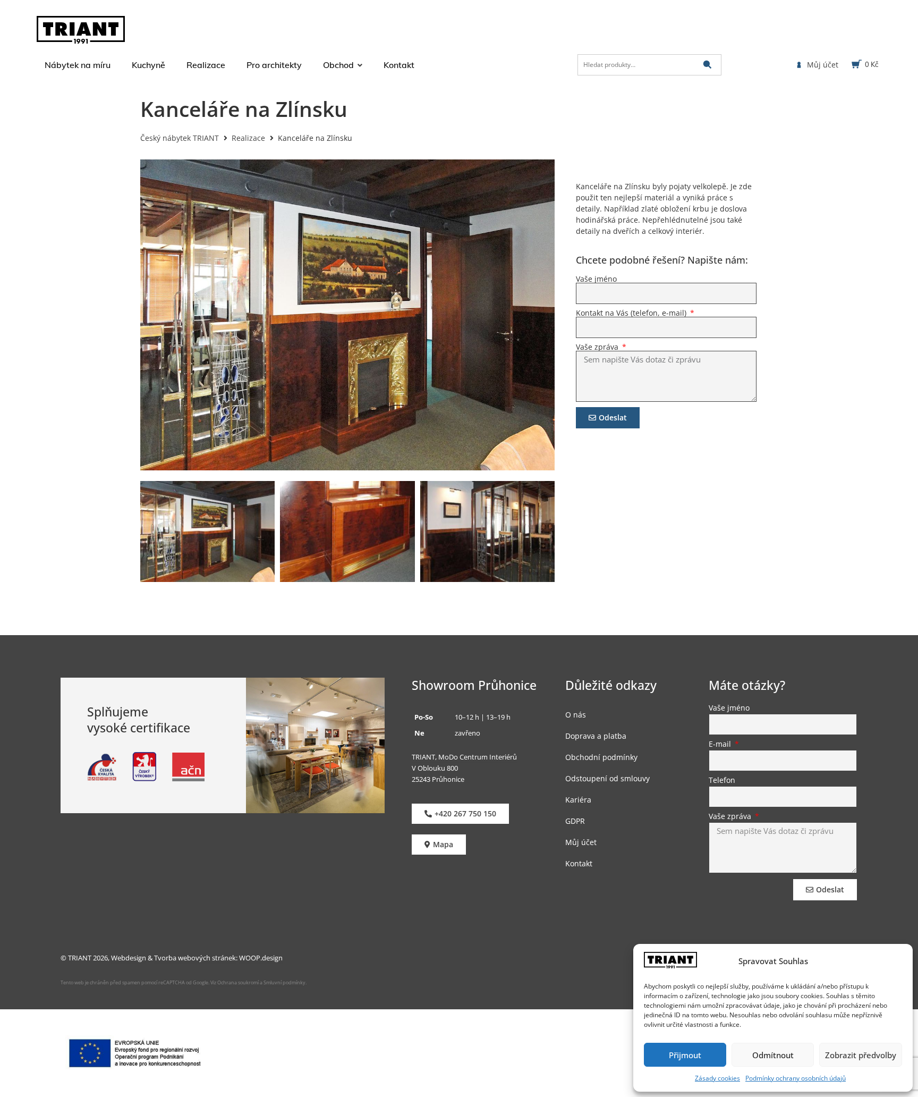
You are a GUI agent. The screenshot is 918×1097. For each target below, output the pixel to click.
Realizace (248, 138)
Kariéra (578, 800)
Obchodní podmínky (601, 757)
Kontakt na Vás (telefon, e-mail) (632, 313)
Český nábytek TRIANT (179, 138)
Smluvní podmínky (284, 982)
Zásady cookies (717, 1078)
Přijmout (685, 1055)
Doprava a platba (595, 736)
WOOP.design (261, 958)
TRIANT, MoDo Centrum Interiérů (464, 757)
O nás (575, 715)
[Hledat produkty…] (649, 64)
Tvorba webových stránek (195, 958)
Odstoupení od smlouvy (607, 778)
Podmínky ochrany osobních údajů (795, 1078)
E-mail (721, 744)
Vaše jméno (596, 279)
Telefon (722, 781)
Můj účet (581, 842)
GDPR (575, 821)
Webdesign (128, 958)
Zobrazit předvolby (860, 1055)
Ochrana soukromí (237, 982)
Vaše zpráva (598, 347)
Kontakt (578, 863)
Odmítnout (773, 1055)
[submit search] (707, 64)
